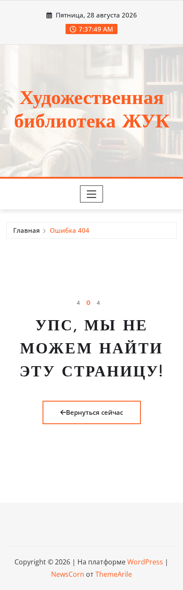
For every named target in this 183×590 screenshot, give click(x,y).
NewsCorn (67, 574)
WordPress (145, 562)
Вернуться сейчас (94, 412)
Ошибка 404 (69, 230)
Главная (26, 230)
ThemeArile (113, 574)
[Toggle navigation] (91, 193)
